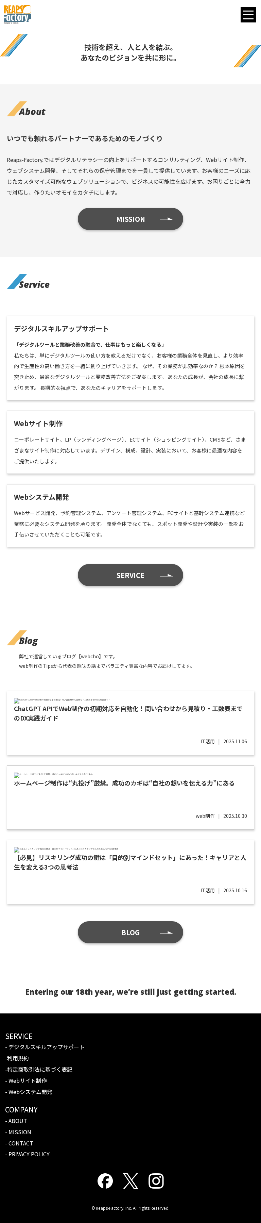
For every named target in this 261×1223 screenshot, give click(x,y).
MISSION (130, 219)
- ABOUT (16, 1121)
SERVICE (130, 575)
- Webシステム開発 (28, 1092)
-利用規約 (17, 1058)
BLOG (130, 932)
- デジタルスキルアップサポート (45, 1047)
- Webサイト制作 (26, 1080)
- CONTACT (19, 1143)
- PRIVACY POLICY (27, 1154)
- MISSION (18, 1132)
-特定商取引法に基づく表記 (38, 1069)
